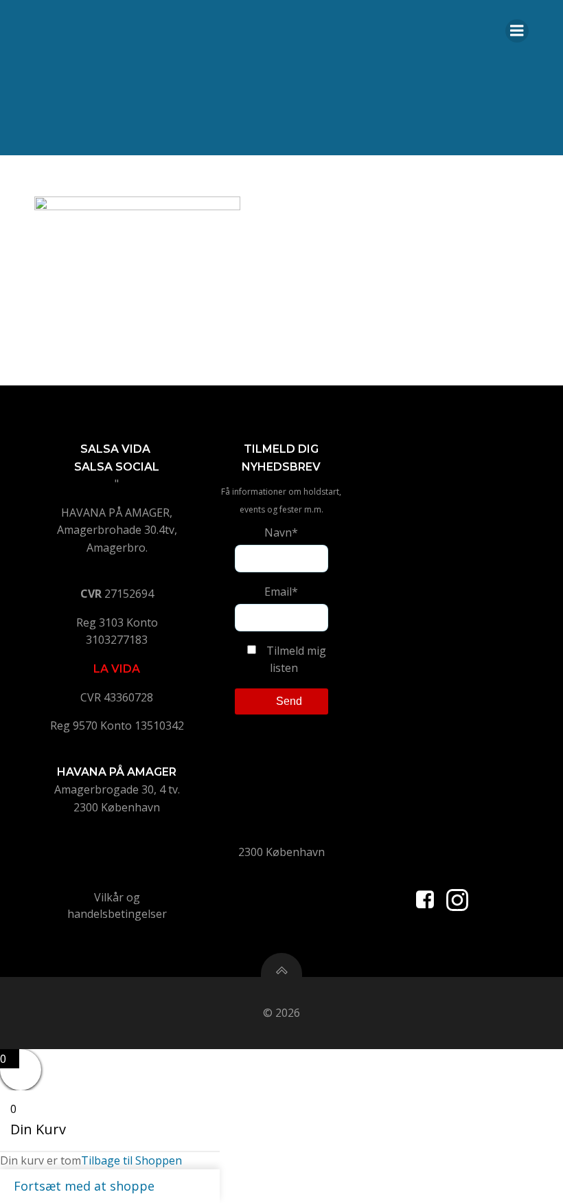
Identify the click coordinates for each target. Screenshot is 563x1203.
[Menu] (517, 31)
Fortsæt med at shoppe (84, 1186)
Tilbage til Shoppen (131, 1160)
